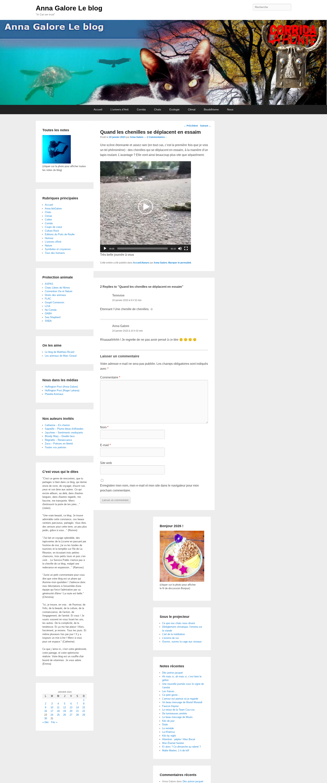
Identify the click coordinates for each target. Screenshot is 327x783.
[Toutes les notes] (56, 162)
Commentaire (110, 377)
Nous (230, 109)
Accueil (98, 109)
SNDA (48, 320)
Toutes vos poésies (55, 447)
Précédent (191, 125)
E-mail (105, 445)
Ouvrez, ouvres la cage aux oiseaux (182, 641)
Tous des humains (55, 253)
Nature (145, 262)
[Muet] (180, 248)
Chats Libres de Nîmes (57, 287)
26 (64, 714)
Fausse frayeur (170, 706)
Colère (48, 219)
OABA (48, 313)
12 (64, 707)
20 (71, 711)
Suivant (205, 125)
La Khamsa (168, 731)
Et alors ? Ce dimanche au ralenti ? (181, 746)
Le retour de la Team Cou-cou (178, 709)
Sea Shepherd (52, 317)
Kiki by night (169, 735)
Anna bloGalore (53, 208)
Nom (104, 427)
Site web (106, 463)
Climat (191, 109)
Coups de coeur (53, 227)
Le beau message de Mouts (177, 717)
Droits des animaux (55, 295)
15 (83, 707)
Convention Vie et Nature (58, 291)
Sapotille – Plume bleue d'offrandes (64, 428)
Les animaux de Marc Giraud (60, 355)
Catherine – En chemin (57, 425)
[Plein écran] (186, 248)
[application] (145, 206)
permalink (185, 262)
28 (77, 714)
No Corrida (50, 309)
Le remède (168, 728)
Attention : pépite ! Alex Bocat (178, 739)
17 (52, 711)
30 (45, 718)
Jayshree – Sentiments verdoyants (64, 432)
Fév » (54, 722)
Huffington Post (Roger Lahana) (62, 390)
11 (58, 707)
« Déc (45, 722)
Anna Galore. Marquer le (167, 262)
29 (83, 714)
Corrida (141, 109)
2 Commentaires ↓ (157, 137)
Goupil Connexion (54, 302)
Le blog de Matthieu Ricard (59, 352)
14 (77, 707)
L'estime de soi (170, 638)
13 (71, 707)
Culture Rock (52, 230)
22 (83, 711)
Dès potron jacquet (172, 672)
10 (52, 707)
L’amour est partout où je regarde (180, 698)
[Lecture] (105, 248)
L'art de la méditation (173, 634)
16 (45, 711)
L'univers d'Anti (53, 241)
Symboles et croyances (58, 249)
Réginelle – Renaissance (58, 440)
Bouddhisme (211, 109)
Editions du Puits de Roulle (60, 234)
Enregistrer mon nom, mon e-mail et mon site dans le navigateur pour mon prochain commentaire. (149, 488)
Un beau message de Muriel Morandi (182, 702)
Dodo (165, 724)
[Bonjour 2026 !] (182, 580)
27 (71, 714)
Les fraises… (169, 691)
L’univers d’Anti (119, 109)
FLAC (48, 298)
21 (77, 711)
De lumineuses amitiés (174, 713)
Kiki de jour (168, 720)
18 (58, 711)
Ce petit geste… (171, 694)
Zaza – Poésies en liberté (59, 443)
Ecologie (174, 109)
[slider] (142, 248)
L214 (47, 306)
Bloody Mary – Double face (60, 436)
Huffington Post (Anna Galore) (61, 386)
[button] (145, 206)
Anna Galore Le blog (69, 8)
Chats (157, 109)
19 (64, 711)
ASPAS (49, 283)
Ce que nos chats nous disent (178, 623)
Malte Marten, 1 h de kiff (175, 750)
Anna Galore (136, 137)
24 (52, 714)
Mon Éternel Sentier (173, 743)
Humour (49, 238)
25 (58, 714)
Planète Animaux (54, 394)
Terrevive (118, 295)
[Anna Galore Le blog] (163, 62)
